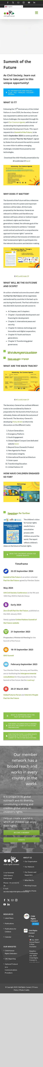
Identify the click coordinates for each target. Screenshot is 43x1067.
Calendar (8, 937)
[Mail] (12, 900)
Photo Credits (24, 990)
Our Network (29, 867)
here (28, 161)
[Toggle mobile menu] (36, 12)
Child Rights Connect (33, 931)
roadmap (30, 680)
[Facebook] (4, 900)
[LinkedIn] (8, 904)
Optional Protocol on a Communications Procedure (11, 968)
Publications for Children (10, 930)
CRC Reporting (10, 959)
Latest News (9, 918)
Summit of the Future (12, 577)
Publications (9, 923)
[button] (21, 351)
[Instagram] (16, 900)
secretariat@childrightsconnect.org (16, 891)
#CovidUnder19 (22, 276)
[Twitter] (8, 900)
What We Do (29, 880)
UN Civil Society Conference (15, 593)
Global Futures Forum (12, 695)
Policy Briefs (17, 422)
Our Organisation (31, 861)
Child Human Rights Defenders (11, 952)
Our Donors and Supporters (30, 873)
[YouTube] (4, 904)
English (9, 6)
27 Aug (31, 936)
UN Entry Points (30, 891)
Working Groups (30, 886)
